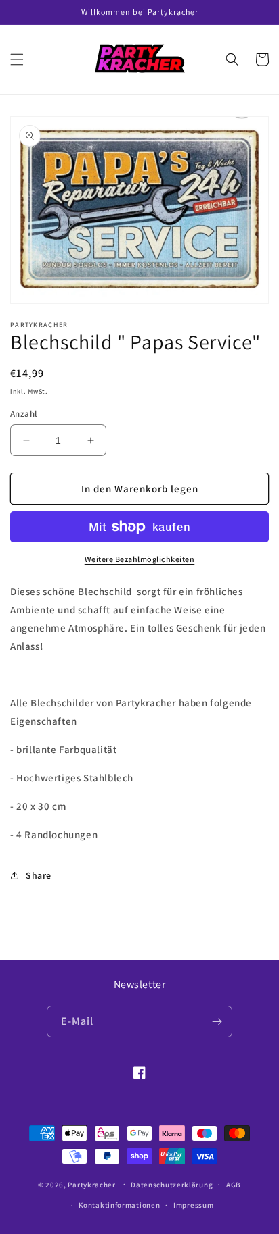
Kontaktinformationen (119, 1205)
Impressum (193, 1205)
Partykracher (91, 1184)
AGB (233, 1184)
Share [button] (38, 875)
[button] (17, 59)
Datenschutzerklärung (172, 1184)
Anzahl (23, 413)
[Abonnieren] (217, 1021)
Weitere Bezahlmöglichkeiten (140, 559)
